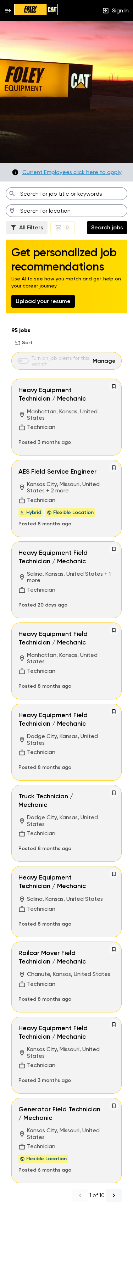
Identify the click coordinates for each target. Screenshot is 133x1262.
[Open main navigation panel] (7, 10)
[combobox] (66, 193)
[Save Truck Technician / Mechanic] (114, 793)
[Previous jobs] (80, 1195)
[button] (23, 343)
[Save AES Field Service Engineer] (114, 468)
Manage (104, 360)
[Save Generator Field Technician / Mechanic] (114, 1106)
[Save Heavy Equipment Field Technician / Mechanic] (114, 549)
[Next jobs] (114, 1195)
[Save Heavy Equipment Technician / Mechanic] (114, 386)
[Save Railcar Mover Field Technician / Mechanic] (114, 949)
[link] (36, 10)
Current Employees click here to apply (72, 172)
